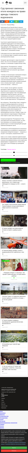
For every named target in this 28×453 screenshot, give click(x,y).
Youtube (2, 402)
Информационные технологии (8, 422)
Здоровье (3, 413)
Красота (2, 414)
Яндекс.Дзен (3, 407)
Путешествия (4, 418)
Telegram (3, 398)
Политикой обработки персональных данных (15, 444)
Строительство (4, 416)
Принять (14, 447)
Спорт (1, 419)
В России (2, 421)
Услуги (2, 426)
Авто (1, 411)
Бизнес (2, 427)
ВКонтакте (3, 404)
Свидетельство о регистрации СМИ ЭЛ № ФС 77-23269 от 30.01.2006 (8, 390)
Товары (2, 424)
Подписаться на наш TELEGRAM (8, 160)
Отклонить (14, 450)
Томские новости (11, 149)
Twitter (2, 400)
